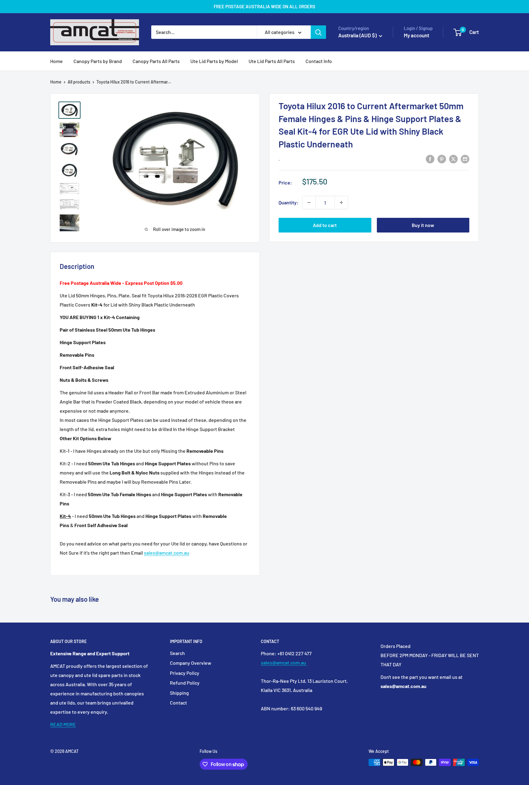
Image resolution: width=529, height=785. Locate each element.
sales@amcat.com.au (166, 553)
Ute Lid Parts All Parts (272, 61)
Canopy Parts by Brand (97, 61)
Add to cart (325, 225)
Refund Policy (185, 683)
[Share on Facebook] (430, 158)
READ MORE (63, 724)
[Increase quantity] (341, 202)
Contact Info (319, 61)
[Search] (318, 32)
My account (416, 35)
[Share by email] (465, 158)
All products (79, 81)
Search (177, 653)
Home (56, 61)
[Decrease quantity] (308, 202)
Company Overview (190, 663)
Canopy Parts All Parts (156, 61)
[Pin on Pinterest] (441, 158)
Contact (178, 702)
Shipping (179, 693)
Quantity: (288, 202)
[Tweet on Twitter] (453, 158)
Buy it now (423, 225)
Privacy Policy (184, 673)
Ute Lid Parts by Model (214, 61)
